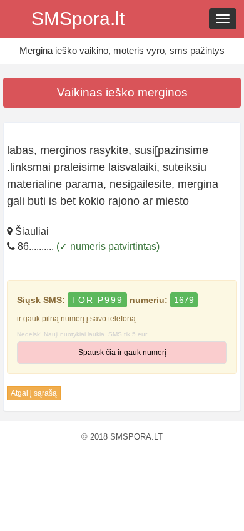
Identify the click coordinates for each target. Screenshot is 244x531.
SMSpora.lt (78, 18)
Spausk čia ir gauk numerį (122, 352)
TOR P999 (97, 300)
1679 (184, 300)
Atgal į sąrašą (34, 393)
